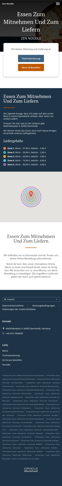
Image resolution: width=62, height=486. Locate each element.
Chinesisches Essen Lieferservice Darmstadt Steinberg (37, 415)
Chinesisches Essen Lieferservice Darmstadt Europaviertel (23, 419)
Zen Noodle (8, 3)
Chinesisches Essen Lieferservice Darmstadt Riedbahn (22, 444)
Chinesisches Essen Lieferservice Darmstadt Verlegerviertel (23, 390)
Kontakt (6, 364)
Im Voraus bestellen (12, 360)
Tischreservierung (11, 355)
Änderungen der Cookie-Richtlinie (19, 309)
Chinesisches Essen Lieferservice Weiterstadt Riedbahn (22, 451)
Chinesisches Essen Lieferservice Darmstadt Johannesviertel (37, 386)
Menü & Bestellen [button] (31, 67)
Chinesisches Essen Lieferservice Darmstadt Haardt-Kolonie (23, 375)
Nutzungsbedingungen (43, 305)
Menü (5, 350)
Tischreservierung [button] (31, 58)
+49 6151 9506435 (14, 333)
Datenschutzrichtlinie (13, 305)
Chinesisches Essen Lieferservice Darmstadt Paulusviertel (35, 401)
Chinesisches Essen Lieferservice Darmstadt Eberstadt (22, 433)
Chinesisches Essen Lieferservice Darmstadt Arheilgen (40, 441)
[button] (58, 3)
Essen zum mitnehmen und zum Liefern (25, 459)
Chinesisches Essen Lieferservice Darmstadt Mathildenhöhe (23, 404)
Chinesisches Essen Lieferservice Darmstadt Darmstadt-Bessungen (33, 430)
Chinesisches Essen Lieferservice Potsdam (40, 448)
